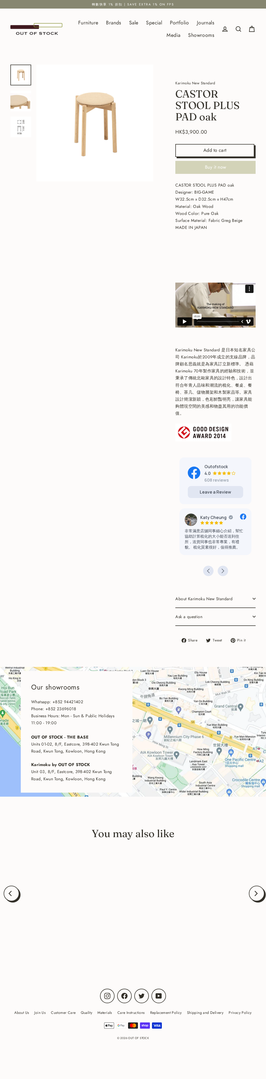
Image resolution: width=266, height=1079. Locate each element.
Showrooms (201, 35)
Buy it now (215, 167)
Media (173, 35)
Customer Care (63, 1012)
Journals (205, 22)
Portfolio (179, 22)
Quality (86, 1012)
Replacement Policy (166, 1012)
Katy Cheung (213, 517)
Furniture (88, 22)
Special (154, 22)
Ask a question (188, 617)
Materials (104, 1012)
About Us (21, 1012)
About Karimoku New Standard (203, 599)
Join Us (40, 1012)
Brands (113, 22)
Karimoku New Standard (53, 940)
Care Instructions (131, 1012)
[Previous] (11, 893)
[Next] (256, 893)
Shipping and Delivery (205, 1012)
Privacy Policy (240, 1012)
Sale (133, 22)
